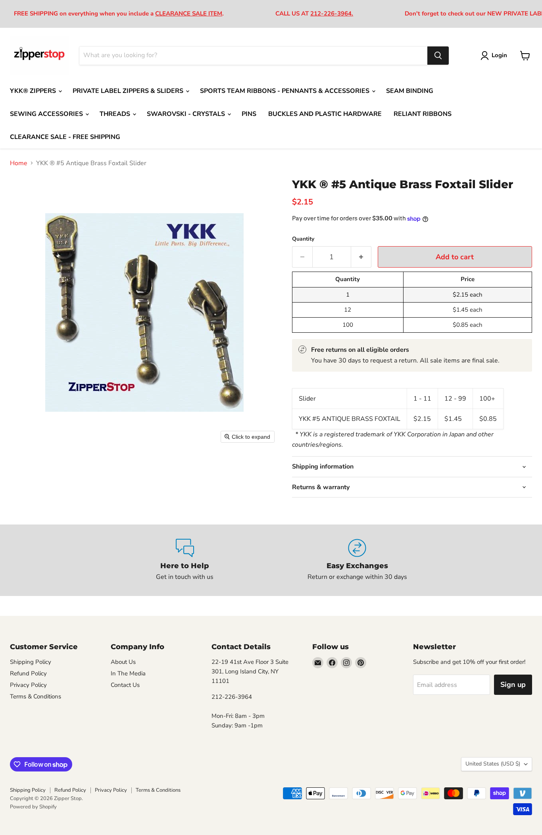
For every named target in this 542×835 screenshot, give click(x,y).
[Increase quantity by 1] (361, 257)
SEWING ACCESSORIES (47, 114)
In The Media (128, 673)
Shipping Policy (30, 662)
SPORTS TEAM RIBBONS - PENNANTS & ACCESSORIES (285, 91)
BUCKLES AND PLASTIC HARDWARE (325, 114)
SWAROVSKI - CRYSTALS (187, 114)
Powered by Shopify (33, 806)
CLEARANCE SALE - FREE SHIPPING (65, 137)
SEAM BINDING (409, 91)
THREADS (116, 114)
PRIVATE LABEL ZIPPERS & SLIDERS (129, 91)
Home (18, 163)
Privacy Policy (28, 685)
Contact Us (125, 685)
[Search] (438, 55)
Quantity (303, 239)
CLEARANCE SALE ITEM (188, 13)
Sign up (513, 684)
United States (492, 764)
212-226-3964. (331, 13)
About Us (123, 662)
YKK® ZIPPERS (34, 91)
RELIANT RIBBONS (423, 114)
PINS (249, 114)
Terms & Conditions (35, 696)
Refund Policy (28, 673)
